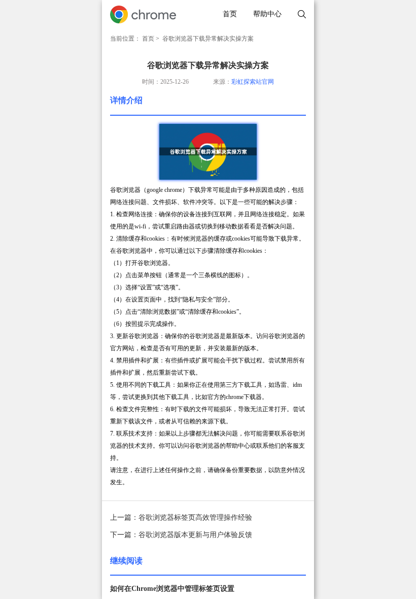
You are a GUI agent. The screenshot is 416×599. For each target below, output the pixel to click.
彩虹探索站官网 (252, 81)
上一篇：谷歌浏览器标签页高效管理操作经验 (181, 517)
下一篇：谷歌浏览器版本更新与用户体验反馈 (181, 535)
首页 (230, 14)
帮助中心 (267, 14)
